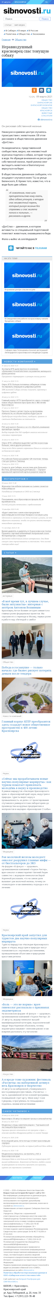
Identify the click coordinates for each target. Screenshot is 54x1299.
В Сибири (11, 30)
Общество (24, 33)
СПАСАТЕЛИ (46, 115)
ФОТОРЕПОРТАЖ (16, 478)
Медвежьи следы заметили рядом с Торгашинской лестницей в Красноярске (25, 1126)
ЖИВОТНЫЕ (47, 113)
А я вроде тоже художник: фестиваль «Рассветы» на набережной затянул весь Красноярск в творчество (26, 1082)
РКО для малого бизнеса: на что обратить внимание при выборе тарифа (26, 428)
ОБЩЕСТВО (46, 100)
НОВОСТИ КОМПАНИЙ (20, 361)
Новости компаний (12, 716)
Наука (6, 773)
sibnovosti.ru (18, 1206)
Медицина (8, 851)
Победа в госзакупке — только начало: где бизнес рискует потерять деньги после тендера (26, 670)
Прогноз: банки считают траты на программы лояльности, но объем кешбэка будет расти (22, 412)
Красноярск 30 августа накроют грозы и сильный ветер (27, 1118)
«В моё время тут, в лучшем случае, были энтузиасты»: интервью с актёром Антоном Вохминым (25, 604)
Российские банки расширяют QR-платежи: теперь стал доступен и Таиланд (25, 459)
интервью (7, 596)
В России (33, 30)
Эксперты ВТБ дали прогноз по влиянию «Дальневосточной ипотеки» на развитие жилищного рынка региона (26, 371)
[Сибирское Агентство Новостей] (27, 10)
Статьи (8, 25)
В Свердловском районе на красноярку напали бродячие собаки (26, 319)
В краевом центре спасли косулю (20, 289)
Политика (11, 33)
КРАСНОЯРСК (20, 2)
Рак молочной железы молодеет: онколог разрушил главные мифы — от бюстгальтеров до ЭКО (26, 860)
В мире (22, 30)
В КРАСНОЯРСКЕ (45, 102)
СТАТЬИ (10, 552)
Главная (6, 39)
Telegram (41, 248)
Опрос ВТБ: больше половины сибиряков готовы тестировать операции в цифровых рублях (24, 385)
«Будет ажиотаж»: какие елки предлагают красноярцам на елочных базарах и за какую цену (25, 513)
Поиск (45, 18)
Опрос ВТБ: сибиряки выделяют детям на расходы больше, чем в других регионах (25, 444)
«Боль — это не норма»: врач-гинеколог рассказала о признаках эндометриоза (25, 1007)
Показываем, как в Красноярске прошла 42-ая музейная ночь (22, 500)
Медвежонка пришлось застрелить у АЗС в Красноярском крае (21, 1154)
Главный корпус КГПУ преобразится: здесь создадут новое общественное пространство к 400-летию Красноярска (26, 402)
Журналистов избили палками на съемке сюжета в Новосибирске (25, 487)
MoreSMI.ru (13, 1281)
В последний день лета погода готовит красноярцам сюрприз (26, 1141)
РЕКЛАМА (37, 1178)
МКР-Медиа (20, 25)
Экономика (39, 33)
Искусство (8, 1074)
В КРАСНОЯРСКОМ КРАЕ (41, 105)
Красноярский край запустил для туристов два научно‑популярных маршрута (24, 938)
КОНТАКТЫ (17, 1178)
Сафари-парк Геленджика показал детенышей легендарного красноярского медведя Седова (26, 351)
